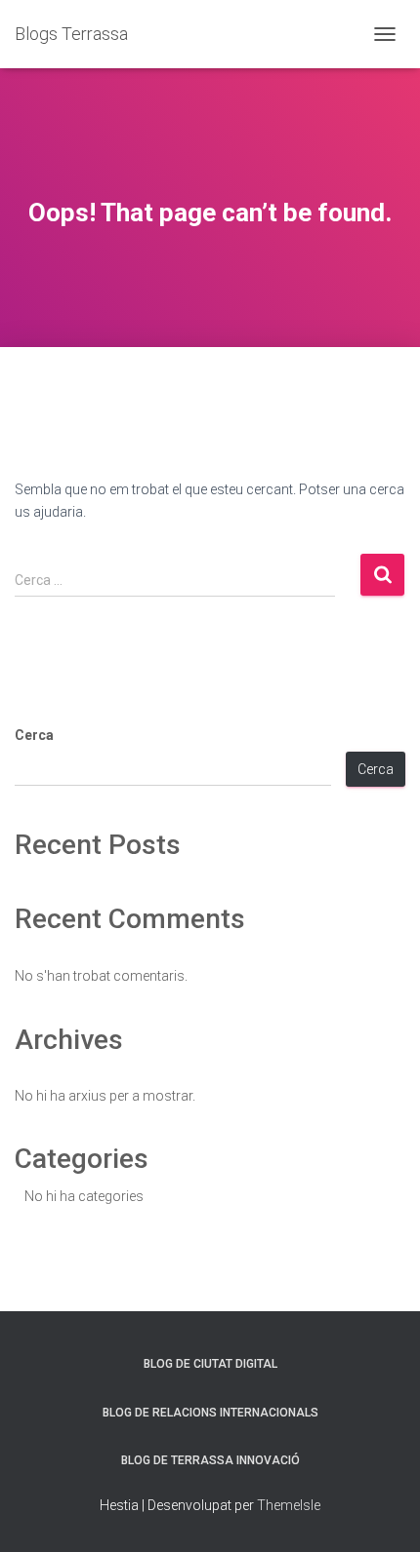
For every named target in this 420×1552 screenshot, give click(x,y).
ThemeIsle (288, 1505)
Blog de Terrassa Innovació (210, 1460)
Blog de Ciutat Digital (210, 1364)
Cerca (34, 735)
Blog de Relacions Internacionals (210, 1412)
